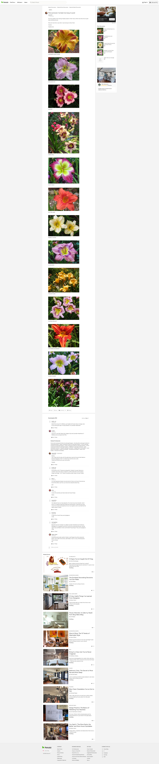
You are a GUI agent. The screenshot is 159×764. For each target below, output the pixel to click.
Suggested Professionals (92, 752)
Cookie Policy (59, 756)
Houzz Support (90, 756)
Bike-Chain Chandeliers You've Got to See (81, 690)
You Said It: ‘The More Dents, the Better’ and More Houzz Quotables (80, 725)
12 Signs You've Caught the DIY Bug (81, 559)
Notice (62, 752)
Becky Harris (73, 600)
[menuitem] (12, 2)
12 (93, 739)
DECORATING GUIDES (73, 575)
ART (70, 649)
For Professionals (75, 749)
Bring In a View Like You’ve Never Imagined (80, 653)
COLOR (70, 668)
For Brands (74, 758)
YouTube (105, 754)
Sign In (88, 760)
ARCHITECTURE (72, 705)
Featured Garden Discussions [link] (75, 7)
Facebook (106, 752)
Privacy (58, 752)
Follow (70, 410)
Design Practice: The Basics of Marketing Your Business (79, 708)
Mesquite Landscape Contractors (66, 448)
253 (93, 609)
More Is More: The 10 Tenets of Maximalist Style (79, 634)
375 (93, 590)
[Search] (31, 2)
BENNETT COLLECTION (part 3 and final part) (108, 51)
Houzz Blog (106, 749)
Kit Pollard (73, 616)
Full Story (71, 567)
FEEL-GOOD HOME (73, 593)
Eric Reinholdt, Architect (76, 711)
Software (19, 2)
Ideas (25, 2)
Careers (58, 750)
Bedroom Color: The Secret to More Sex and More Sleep (81, 671)
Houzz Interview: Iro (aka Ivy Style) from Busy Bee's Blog (80, 614)
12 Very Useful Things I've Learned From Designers (80, 597)
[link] (108, 85)
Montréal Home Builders (59, 450)
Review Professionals (91, 750)
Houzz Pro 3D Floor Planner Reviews (79, 756)
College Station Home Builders (80, 448)
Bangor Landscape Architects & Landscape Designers (70, 444)
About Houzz (59, 749)
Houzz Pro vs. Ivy (75, 752)
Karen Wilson (73, 637)
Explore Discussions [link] (52, 7)
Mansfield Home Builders (74, 449)
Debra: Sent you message (109, 57)
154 (93, 683)
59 (93, 720)
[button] (85, 418)
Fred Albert (73, 581)
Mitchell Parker (74, 674)
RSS (104, 756)
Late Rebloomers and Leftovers (108, 37)
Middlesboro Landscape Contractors (76, 446)
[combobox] (48, 2)
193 (93, 646)
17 (93, 627)
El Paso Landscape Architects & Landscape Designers (75, 445)
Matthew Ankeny (74, 655)
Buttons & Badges (75, 760)
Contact (88, 758)
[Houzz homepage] (5, 2)
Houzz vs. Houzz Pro (76, 750)
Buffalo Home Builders (64, 449)
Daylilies (50, 9)
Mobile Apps (59, 758)
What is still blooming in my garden (109, 29)
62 (93, 571)
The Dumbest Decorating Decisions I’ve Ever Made (81, 578)
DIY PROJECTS (72, 556)
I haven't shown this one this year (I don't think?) (109, 44)
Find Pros (12, 2)
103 (93, 664)
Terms (58, 754)
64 (93, 702)
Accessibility (89, 754)
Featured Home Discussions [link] (62, 7)
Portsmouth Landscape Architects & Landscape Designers (62, 443)
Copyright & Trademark (61, 760)
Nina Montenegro (74, 561)
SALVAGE (71, 686)
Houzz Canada (90, 749)
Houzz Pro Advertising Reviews (78, 754)
